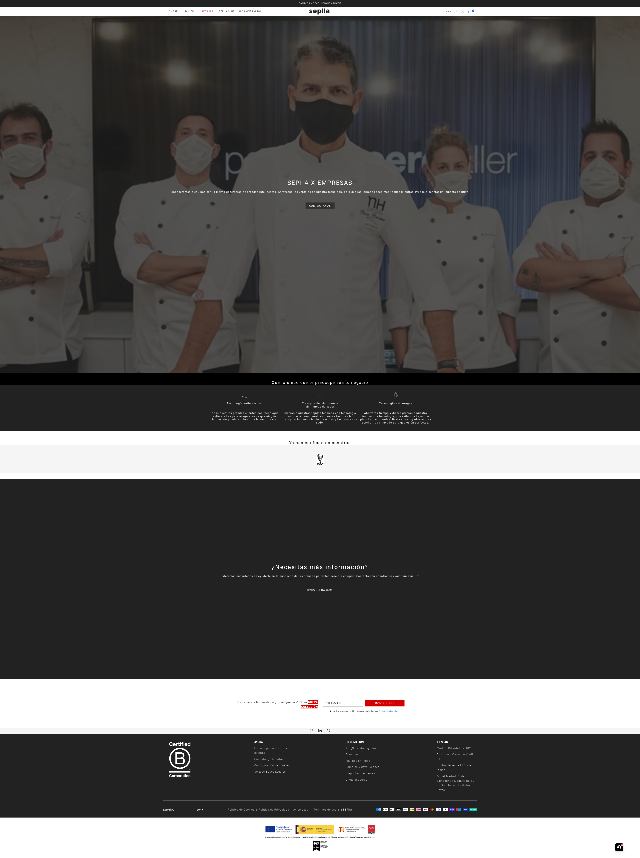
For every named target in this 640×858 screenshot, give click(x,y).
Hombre (172, 11)
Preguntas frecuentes (360, 773)
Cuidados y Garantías (269, 759)
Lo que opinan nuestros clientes (270, 750)
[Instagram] (311, 730)
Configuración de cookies (272, 765)
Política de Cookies (241, 809)
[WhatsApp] (328, 730)
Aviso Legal (301, 809)
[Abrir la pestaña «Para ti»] (619, 846)
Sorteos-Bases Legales (270, 771)
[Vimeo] (320, 730)
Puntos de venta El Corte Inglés (454, 767)
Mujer (189, 11)
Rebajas (207, 11)
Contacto (352, 754)
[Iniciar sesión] (462, 11)
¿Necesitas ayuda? (363, 748)
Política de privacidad (388, 711)
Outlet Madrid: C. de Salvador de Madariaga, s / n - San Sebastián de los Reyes (455, 783)
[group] (320, 3)
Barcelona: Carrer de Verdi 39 (455, 757)
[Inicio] (319, 11)
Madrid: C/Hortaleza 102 (454, 748)
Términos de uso (325, 809)
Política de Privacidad (274, 809)
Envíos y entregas (358, 760)
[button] (455, 11)
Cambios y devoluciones (363, 767)
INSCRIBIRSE (384, 703)
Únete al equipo (357, 779)
